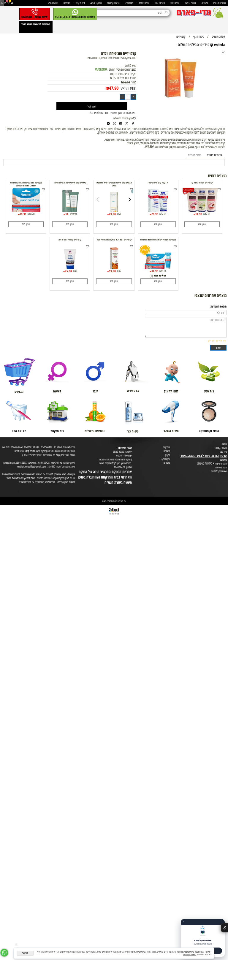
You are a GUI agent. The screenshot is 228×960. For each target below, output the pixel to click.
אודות (224, 444)
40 (76, 271)
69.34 (163, 271)
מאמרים (167, 451)
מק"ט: (133, 74)
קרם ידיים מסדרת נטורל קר (202, 182)
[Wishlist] (8, 3)
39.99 (23, 214)
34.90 (154, 271)
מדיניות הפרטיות (189, 954)
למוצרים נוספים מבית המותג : (121, 70)
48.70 (31, 214)
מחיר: (133, 82)
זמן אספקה (165, 458)
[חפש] (2, 3)
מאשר (25, 953)
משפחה (205, 2)
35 (119, 271)
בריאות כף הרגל (113, 2)
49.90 (112, 214)
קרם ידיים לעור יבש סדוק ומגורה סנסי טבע (114, 239)
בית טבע (223, 451)
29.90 (154, 214)
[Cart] (5, 3)
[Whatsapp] (4, 952)
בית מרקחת (80, 2)
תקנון (167, 455)
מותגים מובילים (219, 2)
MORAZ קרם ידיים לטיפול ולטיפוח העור (70, 182)
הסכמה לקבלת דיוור (219, 471)
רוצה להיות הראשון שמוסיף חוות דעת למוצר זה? (113, 113)
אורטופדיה (129, 2)
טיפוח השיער (144, 2)
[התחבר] (11, 3)
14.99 (198, 214)
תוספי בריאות (190, 2)
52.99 (163, 214)
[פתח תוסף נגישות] (224, 927)
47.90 (113, 88)
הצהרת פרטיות (221, 467)
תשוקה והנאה (96, 2)
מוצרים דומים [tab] (214, 155)
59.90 (74, 214)
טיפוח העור (174, 2)
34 (66, 214)
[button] (202, 224)
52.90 (126, 82)
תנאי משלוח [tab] (194, 155)
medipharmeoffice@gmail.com (31, 466)
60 (119, 214)
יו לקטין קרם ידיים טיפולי (158, 182)
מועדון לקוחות (221, 447)
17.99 (207, 214)
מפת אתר (223, 459)
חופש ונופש (53, 2)
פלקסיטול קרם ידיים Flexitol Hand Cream (158, 239)
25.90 (68, 271)
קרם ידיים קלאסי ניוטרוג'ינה (69, 239)
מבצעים (67, 2)
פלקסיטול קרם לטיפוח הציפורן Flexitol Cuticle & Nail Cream (26, 184)
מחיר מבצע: (127, 88)
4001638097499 (119, 74)
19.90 (112, 271)
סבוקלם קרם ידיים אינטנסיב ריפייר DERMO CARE (114, 184)
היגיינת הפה (160, 2)
